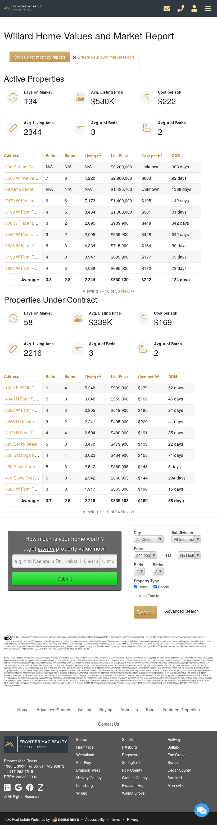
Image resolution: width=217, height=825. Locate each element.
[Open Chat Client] (201, 810)
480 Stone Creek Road (26, 466)
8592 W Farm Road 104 (27, 410)
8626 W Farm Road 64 (26, 245)
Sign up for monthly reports (40, 57)
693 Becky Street (21, 444)
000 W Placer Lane (23, 223)
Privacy (133, 819)
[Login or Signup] (194, 8)
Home (142, 586)
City (137, 532)
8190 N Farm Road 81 (26, 433)
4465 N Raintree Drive (26, 421)
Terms (116, 819)
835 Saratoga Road (23, 455)
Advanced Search (182, 611)
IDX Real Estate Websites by (28, 819)
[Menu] (208, 8)
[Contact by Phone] (180, 8)
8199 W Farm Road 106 (27, 212)
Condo (163, 586)
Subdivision (182, 532)
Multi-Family (148, 595)
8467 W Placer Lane (24, 234)
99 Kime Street (19, 189)
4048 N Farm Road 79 (26, 399)
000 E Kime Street (22, 167)
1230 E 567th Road (23, 388)
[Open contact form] (167, 8)
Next (126, 291)
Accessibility (95, 819)
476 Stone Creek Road (26, 478)
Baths (158, 564)
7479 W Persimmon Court (29, 200)
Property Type (146, 580)
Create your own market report (105, 57)
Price (138, 548)
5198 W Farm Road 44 (26, 257)
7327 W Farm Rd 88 (24, 489)
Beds (138, 564)
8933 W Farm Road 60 (26, 268)
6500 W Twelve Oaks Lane (30, 178)
